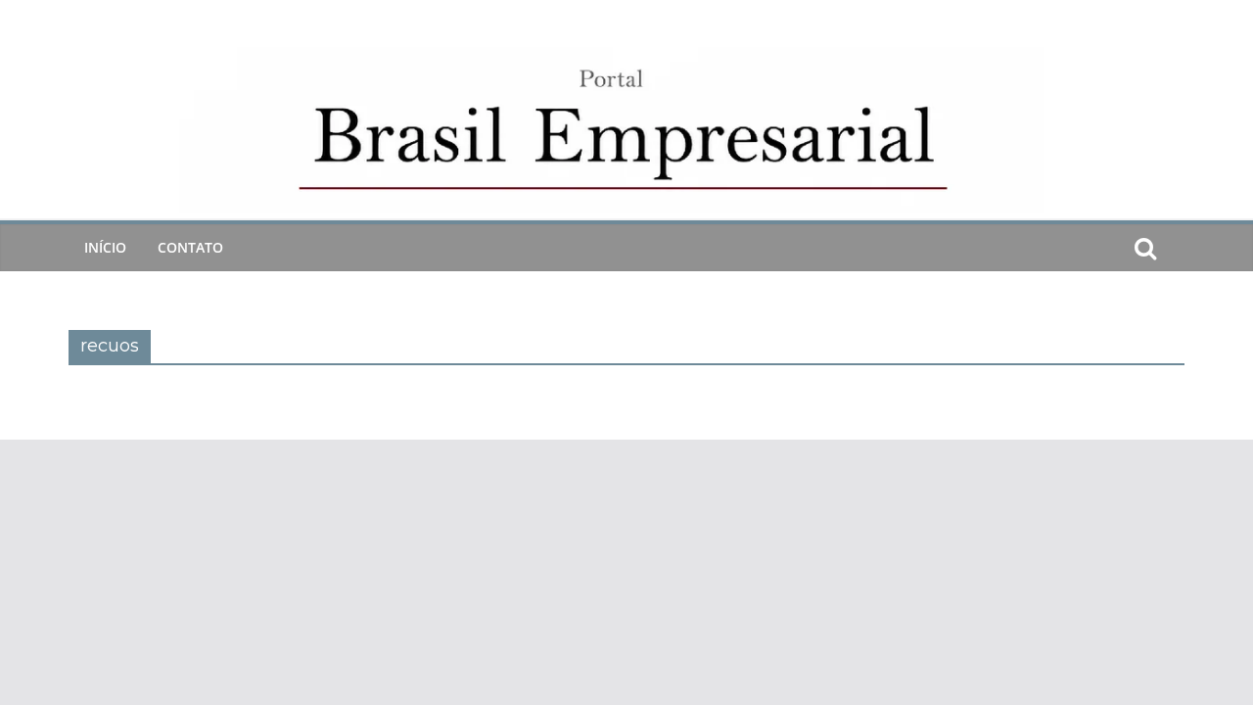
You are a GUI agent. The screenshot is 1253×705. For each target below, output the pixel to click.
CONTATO (190, 247)
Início (105, 247)
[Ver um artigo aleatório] (1176, 247)
